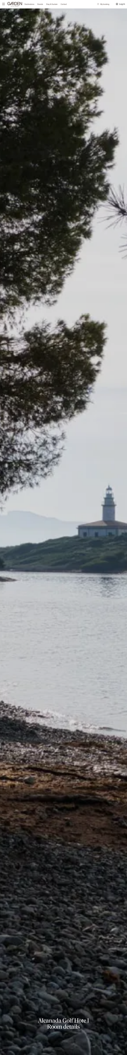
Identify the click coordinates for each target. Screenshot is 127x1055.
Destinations (29, 4)
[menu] (3, 3)
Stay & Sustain (52, 4)
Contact (64, 4)
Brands (40, 4)
